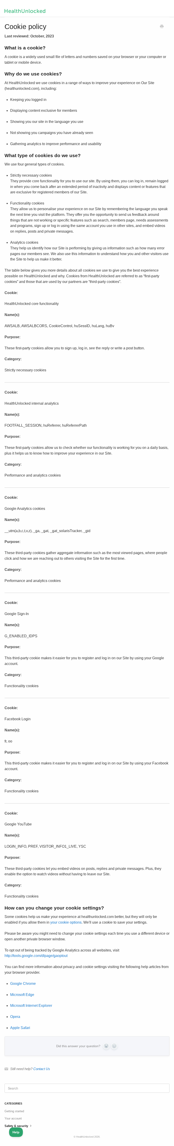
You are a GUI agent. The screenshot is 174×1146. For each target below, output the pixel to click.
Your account (13, 1118)
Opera (15, 1017)
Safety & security (17, 1126)
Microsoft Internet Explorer (31, 1005)
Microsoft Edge (22, 995)
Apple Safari (20, 1028)
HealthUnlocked (85, 1136)
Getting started (14, 1111)
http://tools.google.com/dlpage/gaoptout (36, 956)
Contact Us (41, 1069)
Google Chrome (23, 983)
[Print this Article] (162, 26)
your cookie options (66, 922)
